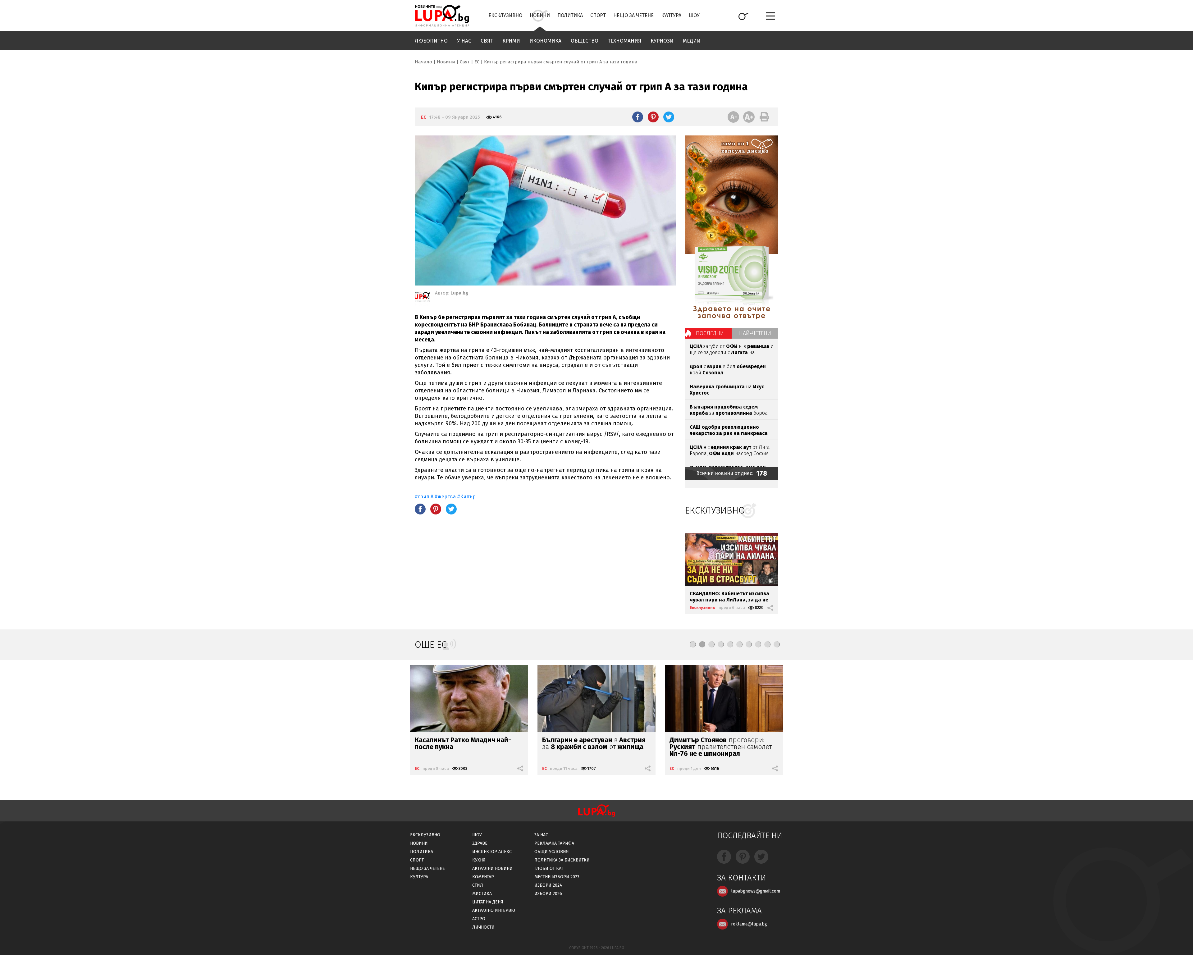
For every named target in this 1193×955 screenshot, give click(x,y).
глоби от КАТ (548, 868)
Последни (710, 333)
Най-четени (755, 333)
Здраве (479, 843)
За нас (541, 835)
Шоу (694, 15)
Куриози (662, 41)
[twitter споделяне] (668, 116)
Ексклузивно (505, 15)
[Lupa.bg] (422, 298)
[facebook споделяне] (637, 116)
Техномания (624, 41)
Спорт (598, 15)
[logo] (442, 16)
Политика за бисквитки (562, 860)
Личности (483, 927)
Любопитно (431, 41)
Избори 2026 (548, 893)
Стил (477, 885)
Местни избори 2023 (556, 877)
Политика (570, 15)
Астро (478, 918)
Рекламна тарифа (554, 843)
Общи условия (551, 851)
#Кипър (466, 497)
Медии (692, 41)
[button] (693, 644)
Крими (511, 41)
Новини (540, 15)
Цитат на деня (487, 902)
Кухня (479, 860)
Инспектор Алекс (492, 851)
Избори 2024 (548, 885)
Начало (423, 62)
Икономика (545, 41)
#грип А (424, 497)
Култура (671, 15)
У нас (464, 41)
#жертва (445, 497)
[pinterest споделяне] (653, 116)
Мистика (482, 893)
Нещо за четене (633, 15)
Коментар (483, 877)
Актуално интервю (493, 910)
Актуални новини (492, 868)
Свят (487, 41)
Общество (584, 41)
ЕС (476, 62)
